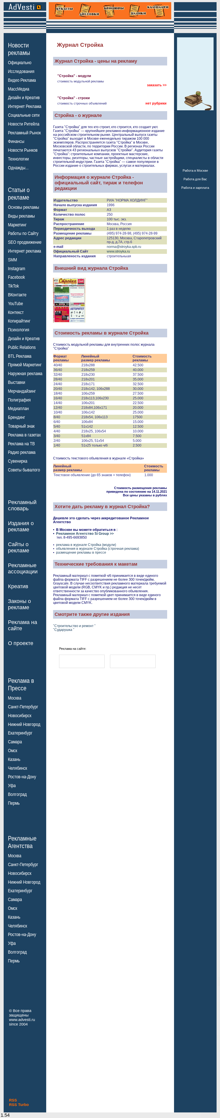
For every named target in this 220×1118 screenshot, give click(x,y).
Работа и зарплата (195, 187)
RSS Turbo (19, 1105)
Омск (12, 750)
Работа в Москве (195, 170)
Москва (14, 698)
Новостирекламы (19, 49)
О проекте (20, 643)
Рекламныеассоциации (23, 568)
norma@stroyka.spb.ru (124, 246)
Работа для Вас (195, 179)
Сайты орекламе (18, 547)
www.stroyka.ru (118, 251)
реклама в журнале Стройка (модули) (86, 545)
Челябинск (17, 768)
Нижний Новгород (24, 724)
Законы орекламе (19, 604)
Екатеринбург (20, 733)
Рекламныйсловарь (22, 505)
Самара (15, 741)
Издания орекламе (21, 526)
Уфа (12, 785)
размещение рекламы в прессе (81, 552)
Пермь (14, 803)
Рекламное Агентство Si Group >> (85, 533)
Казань (14, 759)
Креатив (18, 586)
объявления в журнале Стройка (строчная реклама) (97, 548)
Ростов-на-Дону (22, 776)
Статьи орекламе (19, 193)
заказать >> (157, 85)
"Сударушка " (63, 630)
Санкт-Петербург (23, 706)
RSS (13, 1100)
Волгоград (17, 794)
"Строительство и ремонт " (74, 626)
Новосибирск (19, 715)
